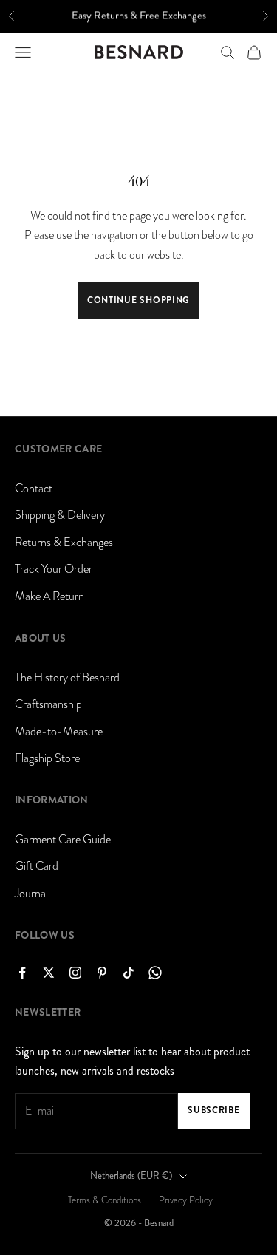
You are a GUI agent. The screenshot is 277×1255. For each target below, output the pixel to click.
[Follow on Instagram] (75, 972)
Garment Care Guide (63, 839)
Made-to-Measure (59, 732)
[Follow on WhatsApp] (155, 972)
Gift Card (36, 866)
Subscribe (213, 1110)
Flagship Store (47, 758)
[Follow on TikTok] (128, 972)
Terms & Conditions (104, 1200)
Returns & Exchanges (64, 542)
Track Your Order (53, 569)
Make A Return (49, 596)
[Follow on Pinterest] (102, 972)
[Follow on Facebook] (22, 972)
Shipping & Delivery (60, 515)
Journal (31, 893)
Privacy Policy (186, 1200)
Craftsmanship (48, 704)
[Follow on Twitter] (48, 972)
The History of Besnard (67, 678)
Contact (33, 488)
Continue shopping (138, 300)
